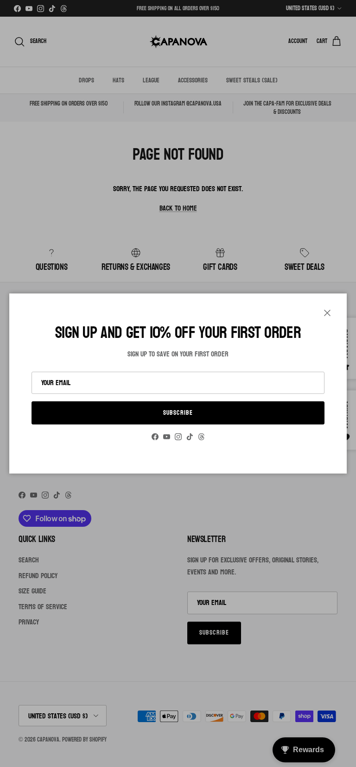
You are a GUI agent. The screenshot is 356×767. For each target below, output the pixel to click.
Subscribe (178, 412)
